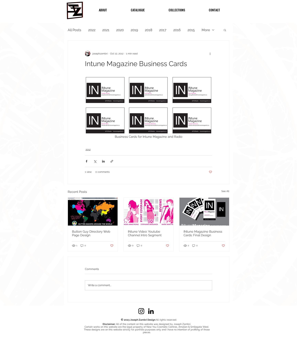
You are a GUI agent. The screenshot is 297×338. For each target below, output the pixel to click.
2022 (91, 30)
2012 (88, 149)
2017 (162, 30)
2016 (177, 30)
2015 (191, 30)
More (206, 30)
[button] (225, 30)
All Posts (74, 30)
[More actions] (210, 53)
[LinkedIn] (151, 311)
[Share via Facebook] (86, 161)
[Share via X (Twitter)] (95, 161)
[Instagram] (141, 311)
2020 (120, 30)
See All (225, 191)
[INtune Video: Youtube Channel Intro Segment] (148, 212)
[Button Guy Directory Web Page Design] (93, 212)
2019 (134, 30)
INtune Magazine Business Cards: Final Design (203, 233)
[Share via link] (111, 161)
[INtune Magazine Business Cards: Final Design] (204, 212)
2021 (105, 30)
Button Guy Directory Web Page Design (91, 233)
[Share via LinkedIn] (103, 161)
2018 (148, 30)
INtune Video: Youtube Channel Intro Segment (145, 233)
